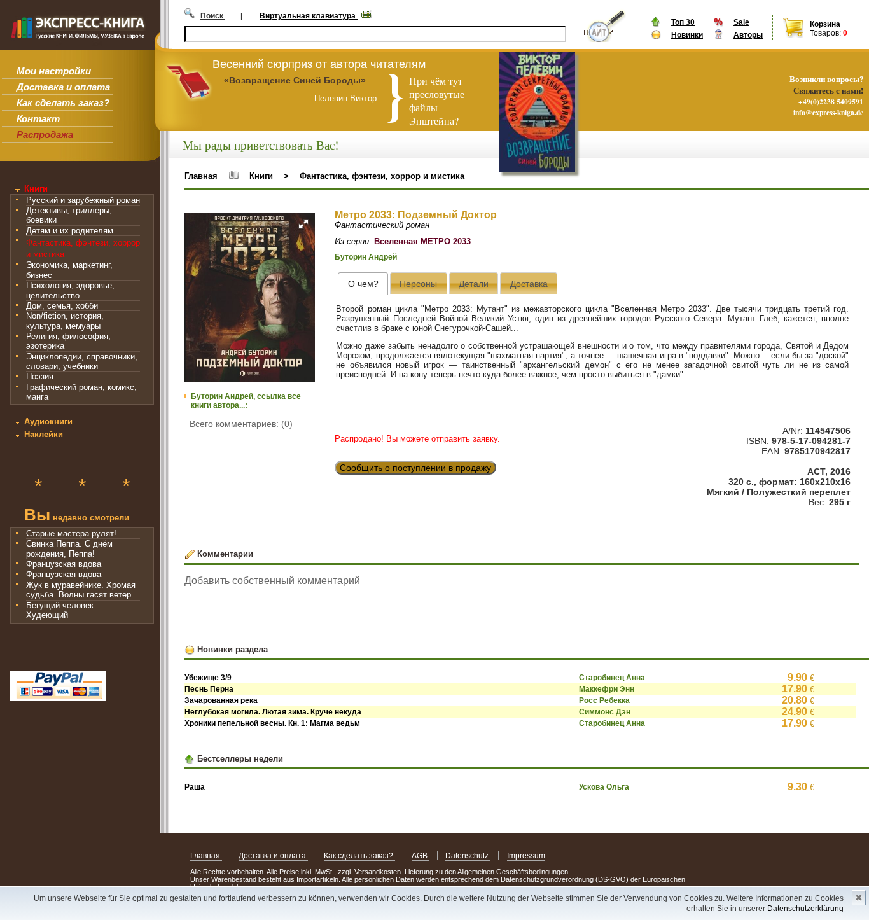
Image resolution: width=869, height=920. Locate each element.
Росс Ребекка (604, 700)
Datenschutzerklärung (805, 908)
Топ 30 (683, 22)
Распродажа (45, 134)
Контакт (38, 118)
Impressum (526, 855)
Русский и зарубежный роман (83, 200)
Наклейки (43, 434)
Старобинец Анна (612, 677)
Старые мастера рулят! (71, 533)
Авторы (748, 35)
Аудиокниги (48, 421)
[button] (303, 224)
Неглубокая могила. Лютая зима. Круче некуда (272, 711)
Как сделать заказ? (63, 102)
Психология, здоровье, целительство (70, 290)
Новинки (687, 35)
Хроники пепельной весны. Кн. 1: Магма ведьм (272, 723)
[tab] (363, 283)
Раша (194, 787)
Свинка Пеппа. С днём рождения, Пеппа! (69, 548)
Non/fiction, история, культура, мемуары (65, 320)
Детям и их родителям (69, 230)
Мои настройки (54, 71)
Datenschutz (467, 855)
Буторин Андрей (366, 257)
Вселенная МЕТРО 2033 (422, 241)
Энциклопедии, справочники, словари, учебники (81, 361)
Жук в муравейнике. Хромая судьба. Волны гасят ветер (81, 589)
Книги (36, 188)
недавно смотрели (76, 516)
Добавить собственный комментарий (272, 580)
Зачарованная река (221, 700)
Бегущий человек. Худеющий (61, 610)
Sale (741, 22)
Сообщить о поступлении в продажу (415, 468)
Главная (201, 176)
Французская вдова (63, 564)
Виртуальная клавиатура (309, 15)
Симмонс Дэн (604, 711)
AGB (420, 855)
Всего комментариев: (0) (241, 424)
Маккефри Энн (606, 689)
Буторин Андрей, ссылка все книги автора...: (246, 401)
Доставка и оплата (63, 86)
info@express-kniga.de (828, 112)
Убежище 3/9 (208, 677)
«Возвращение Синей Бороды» (295, 80)
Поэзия (39, 376)
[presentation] (362, 283)
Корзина (825, 24)
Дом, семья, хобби (62, 305)
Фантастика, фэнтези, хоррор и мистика (382, 176)
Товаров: (825, 33)
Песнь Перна (208, 689)
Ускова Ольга (604, 787)
